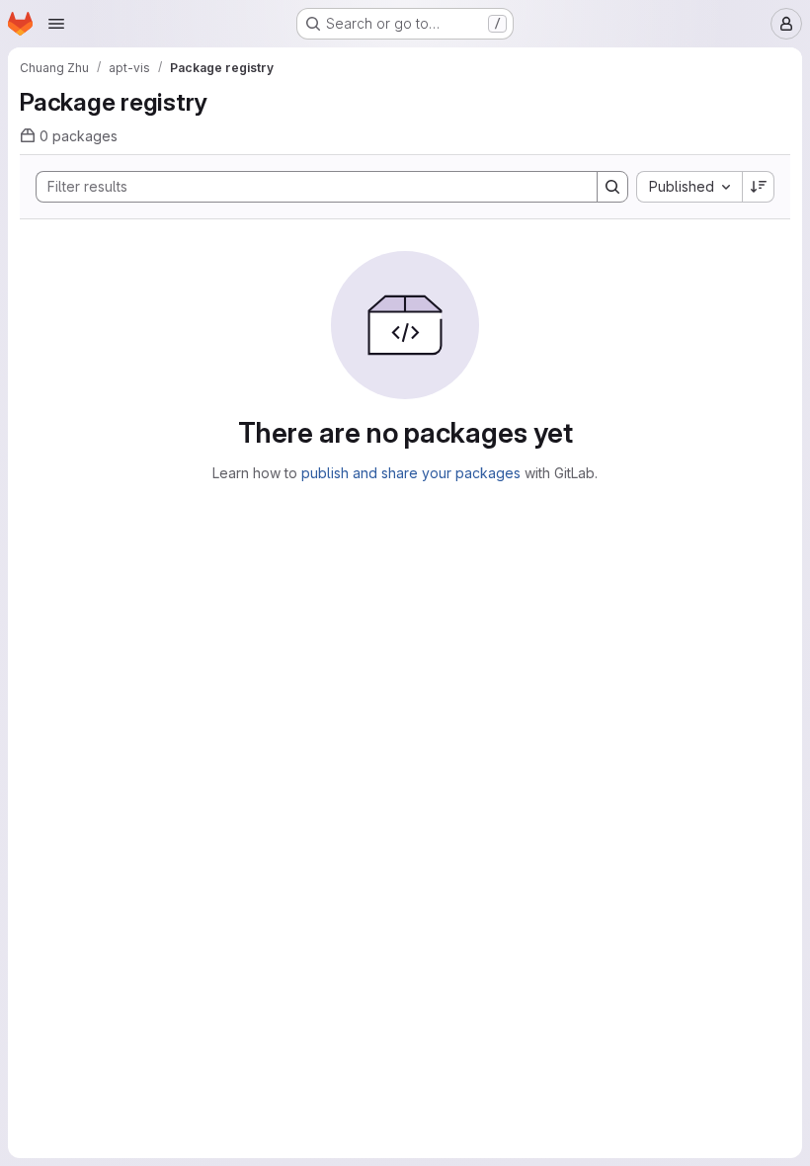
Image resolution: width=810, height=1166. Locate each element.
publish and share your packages (411, 472)
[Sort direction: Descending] (758, 187)
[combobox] (689, 187)
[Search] (612, 187)
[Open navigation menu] (56, 24)
